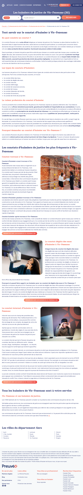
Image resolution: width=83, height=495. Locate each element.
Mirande (32, 436)
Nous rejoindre (41, 482)
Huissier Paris (67, 473)
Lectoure (32, 432)
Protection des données (25, 483)
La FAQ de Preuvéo (23, 474)
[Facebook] (5, 485)
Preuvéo (4, 26)
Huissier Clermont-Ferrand (70, 485)
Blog (3, 477)
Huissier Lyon (67, 479)
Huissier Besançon (68, 489)
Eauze (31, 434)
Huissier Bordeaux (68, 475)
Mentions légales (7, 474)
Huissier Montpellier (68, 477)
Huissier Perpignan (68, 487)
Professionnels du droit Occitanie (18, 26)
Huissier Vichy (67, 491)
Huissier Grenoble (68, 483)
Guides (16, 5)
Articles (9, 5)
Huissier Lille (66, 481)
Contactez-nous (22, 477)
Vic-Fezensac (34, 438)
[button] (11, 17)
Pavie (57, 434)
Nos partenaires (7, 480)
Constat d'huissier (25, 5)
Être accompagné (42, 474)
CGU (19, 480)
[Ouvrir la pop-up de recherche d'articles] (45, 5)
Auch (4, 432)
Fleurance (6, 438)
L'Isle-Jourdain (7, 434)
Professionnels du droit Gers (37, 26)
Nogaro (58, 438)
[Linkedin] (3, 485)
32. (49, 415)
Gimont (58, 432)
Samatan (58, 436)
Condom (5, 436)
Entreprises (37, 5)
